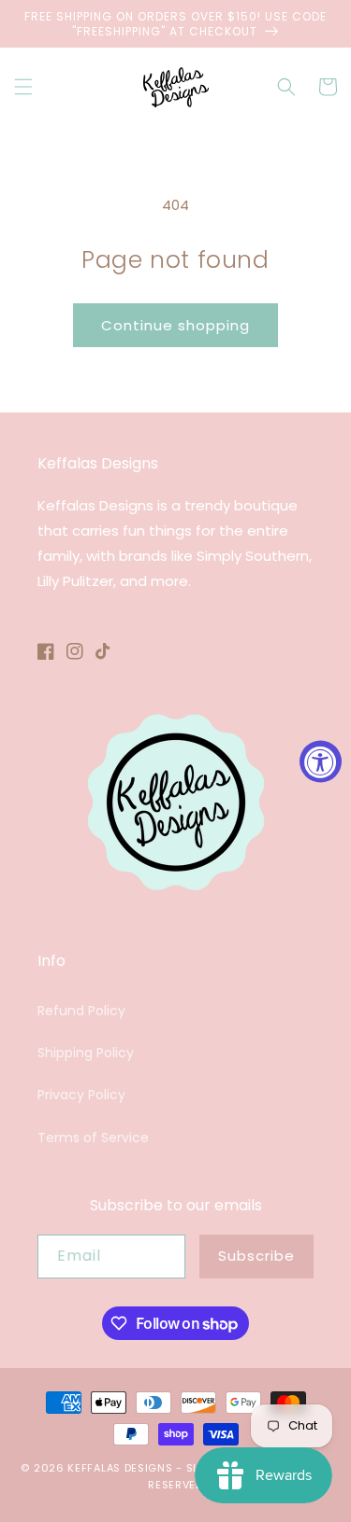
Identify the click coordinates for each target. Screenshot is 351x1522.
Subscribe (256, 1255)
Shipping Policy (85, 1052)
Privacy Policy (81, 1094)
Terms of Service (93, 1137)
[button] (23, 86)
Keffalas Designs (119, 1467)
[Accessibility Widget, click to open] (321, 761)
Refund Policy (81, 1010)
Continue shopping (175, 325)
